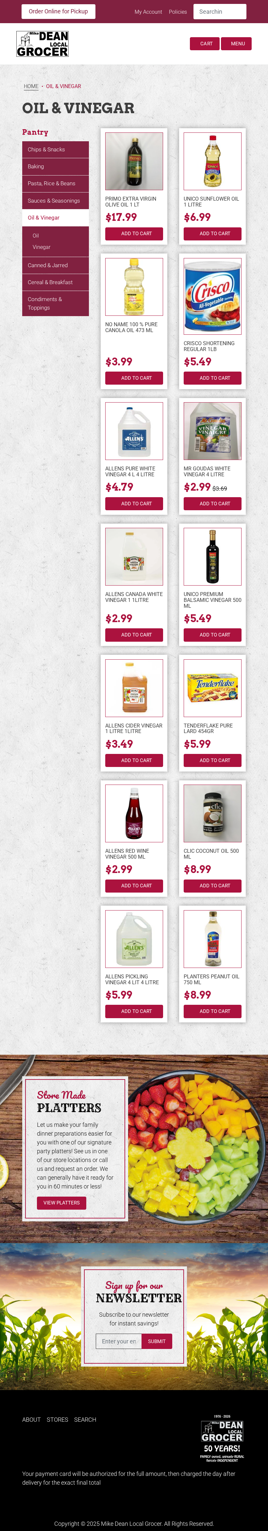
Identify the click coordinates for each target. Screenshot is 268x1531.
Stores (57, 1419)
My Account (149, 12)
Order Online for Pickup (58, 11)
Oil (36, 236)
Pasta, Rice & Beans (51, 183)
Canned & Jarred (48, 265)
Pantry (35, 132)
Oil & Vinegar (43, 217)
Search (85, 1419)
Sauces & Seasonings (54, 200)
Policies (178, 12)
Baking (36, 166)
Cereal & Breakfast (50, 282)
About (31, 1419)
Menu (237, 44)
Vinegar (41, 247)
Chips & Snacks (46, 149)
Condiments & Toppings (45, 303)
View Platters (61, 1203)
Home (31, 86)
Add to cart (136, 234)
